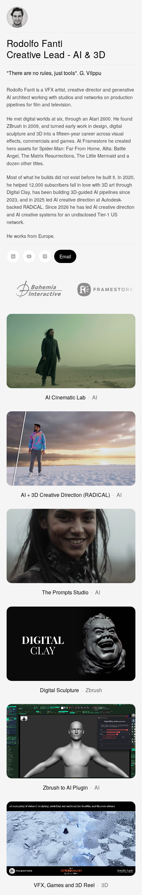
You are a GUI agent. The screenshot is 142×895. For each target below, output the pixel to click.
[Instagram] (45, 256)
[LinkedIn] (13, 256)
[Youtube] (29, 256)
